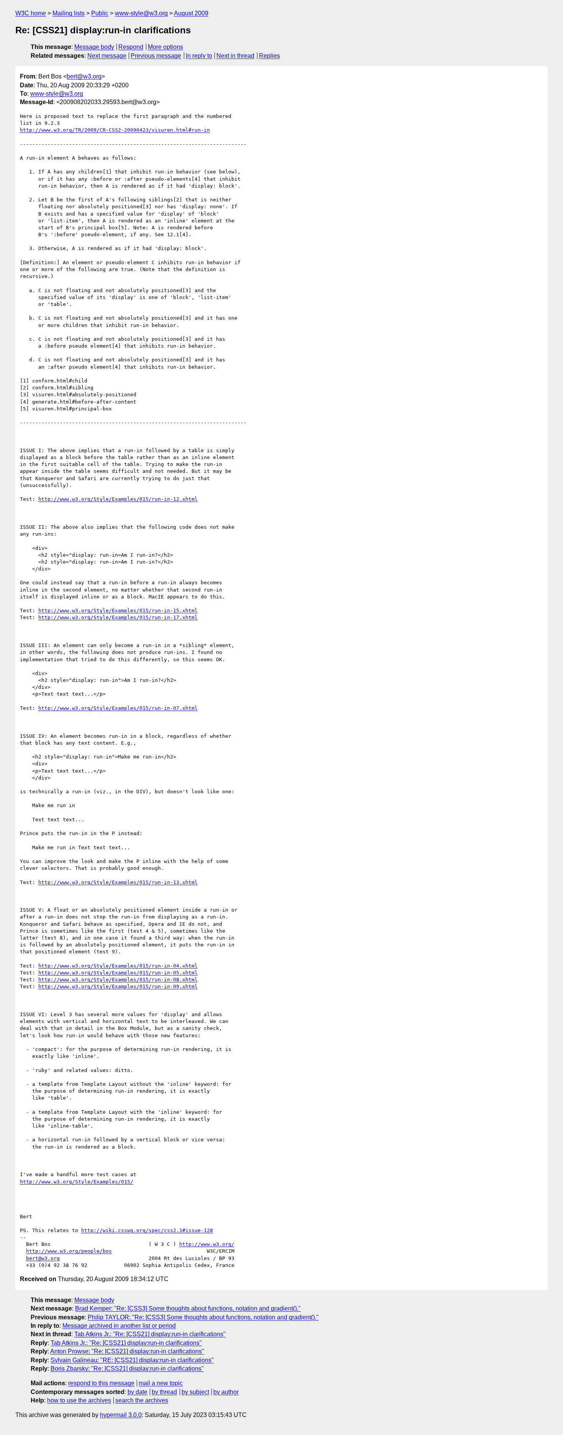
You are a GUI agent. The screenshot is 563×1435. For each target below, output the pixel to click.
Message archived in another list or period (119, 1325)
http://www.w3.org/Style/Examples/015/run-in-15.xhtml (118, 610)
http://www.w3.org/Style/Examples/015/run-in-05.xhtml (118, 973)
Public (99, 13)
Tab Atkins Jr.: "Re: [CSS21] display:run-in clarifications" (150, 1334)
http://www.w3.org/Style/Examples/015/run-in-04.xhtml (118, 966)
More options (165, 47)
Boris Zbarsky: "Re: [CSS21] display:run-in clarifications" (127, 1368)
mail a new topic (161, 1383)
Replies (269, 55)
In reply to (199, 55)
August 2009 (191, 13)
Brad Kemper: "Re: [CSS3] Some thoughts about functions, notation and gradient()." (188, 1308)
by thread (164, 1392)
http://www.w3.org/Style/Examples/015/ (76, 1182)
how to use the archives (79, 1400)
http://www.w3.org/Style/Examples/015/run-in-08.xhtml (118, 979)
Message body (94, 47)
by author (226, 1392)
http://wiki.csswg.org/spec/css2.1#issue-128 (147, 1230)
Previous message (156, 55)
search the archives (141, 1400)
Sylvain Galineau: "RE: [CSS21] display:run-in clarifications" (132, 1360)
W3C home (30, 13)
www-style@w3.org (141, 13)
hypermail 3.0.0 (121, 1415)
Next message (106, 55)
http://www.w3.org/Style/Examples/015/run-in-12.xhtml (118, 499)
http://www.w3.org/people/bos (69, 1251)
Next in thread (235, 55)
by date (137, 1392)
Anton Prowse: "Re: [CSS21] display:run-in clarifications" (127, 1351)
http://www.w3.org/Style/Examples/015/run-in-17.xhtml (118, 617)
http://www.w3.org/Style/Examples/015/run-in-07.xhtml (118, 708)
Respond (130, 47)
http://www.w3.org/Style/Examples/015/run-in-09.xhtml (118, 986)
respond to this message (101, 1383)
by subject (195, 1392)
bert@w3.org (84, 76)
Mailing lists (68, 13)
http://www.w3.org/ (206, 1244)
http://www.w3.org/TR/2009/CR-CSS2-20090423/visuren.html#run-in (115, 130)
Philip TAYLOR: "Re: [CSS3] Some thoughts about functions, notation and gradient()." (203, 1317)
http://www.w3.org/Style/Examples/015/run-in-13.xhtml (118, 882)
